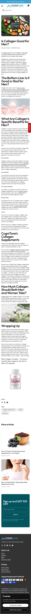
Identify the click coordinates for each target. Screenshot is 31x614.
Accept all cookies (15, 605)
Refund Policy (5, 569)
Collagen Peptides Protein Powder (19, 250)
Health (20, 409)
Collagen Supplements (9, 409)
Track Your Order (6, 559)
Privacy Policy (5, 567)
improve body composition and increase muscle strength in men (15, 88)
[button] (28, 6)
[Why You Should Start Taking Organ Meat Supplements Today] (15, 469)
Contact (3, 555)
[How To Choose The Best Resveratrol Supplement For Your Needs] (15, 438)
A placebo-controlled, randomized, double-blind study (15, 163)
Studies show (5, 296)
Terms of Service (6, 571)
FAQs (2, 557)
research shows (23, 191)
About (3, 553)
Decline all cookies (15, 610)
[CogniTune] (15, 6)
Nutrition (5, 413)
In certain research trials (20, 205)
